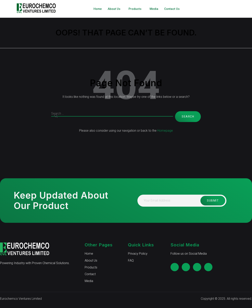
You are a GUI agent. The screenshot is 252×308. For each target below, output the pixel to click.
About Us (114, 9)
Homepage (165, 130)
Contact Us (172, 9)
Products (135, 9)
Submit (213, 200)
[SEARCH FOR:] (112, 116)
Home (98, 9)
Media (154, 9)
